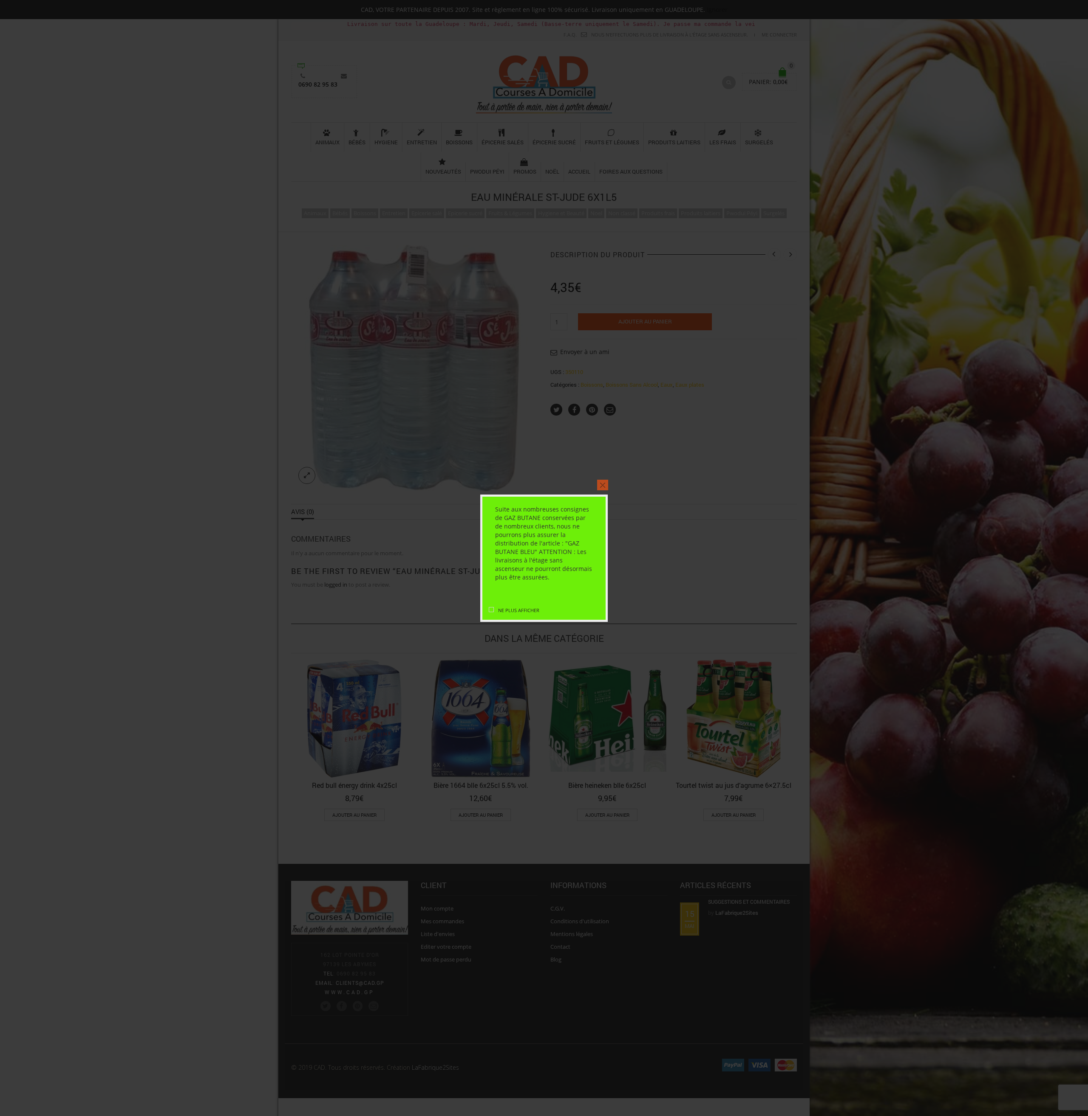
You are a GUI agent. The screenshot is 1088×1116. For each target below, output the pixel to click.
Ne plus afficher (518, 610)
